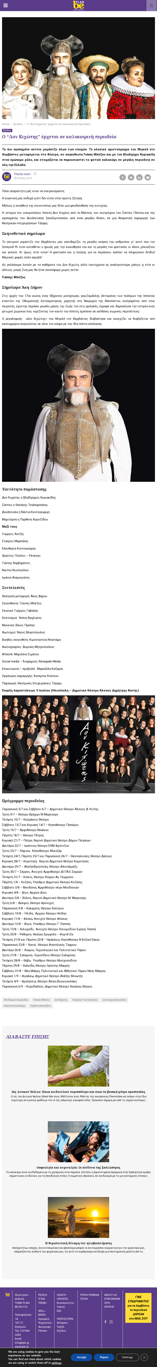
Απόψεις (62, 1322)
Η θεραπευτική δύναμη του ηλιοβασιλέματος (78, 1243)
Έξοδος (7, 130)
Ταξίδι (60, 1326)
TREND (42, 1302)
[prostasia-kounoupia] (78, 1066)
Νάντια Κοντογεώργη (14, 1006)
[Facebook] (105, 1322)
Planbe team (22, 174)
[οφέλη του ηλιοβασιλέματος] (78, 1217)
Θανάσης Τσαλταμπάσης (85, 1000)
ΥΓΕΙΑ (41, 1298)
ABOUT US (110, 1294)
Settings (127, 1357)
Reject (104, 1357)
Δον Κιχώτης (61, 1000)
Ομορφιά (43, 1318)
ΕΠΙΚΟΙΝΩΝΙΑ (112, 1298)
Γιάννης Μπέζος (41, 1000)
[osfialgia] (78, 1141)
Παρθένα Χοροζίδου (40, 1006)
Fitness (42, 1330)
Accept (81, 1357)
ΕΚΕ (59, 1310)
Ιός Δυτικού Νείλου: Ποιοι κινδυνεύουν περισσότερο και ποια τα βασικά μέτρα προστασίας (78, 1092)
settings (56, 1363)
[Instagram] (111, 1322)
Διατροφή (44, 1326)
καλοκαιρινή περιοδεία (114, 1000)
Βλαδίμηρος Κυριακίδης (16, 1000)
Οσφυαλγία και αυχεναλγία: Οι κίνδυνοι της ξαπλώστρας (78, 1167)
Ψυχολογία (45, 1322)
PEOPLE (42, 1294)
